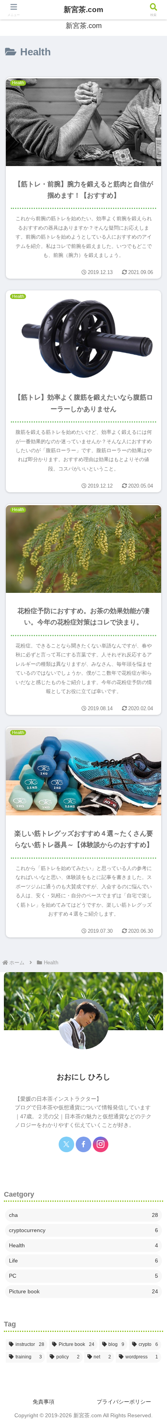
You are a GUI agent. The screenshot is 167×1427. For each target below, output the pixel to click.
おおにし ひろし (83, 1077)
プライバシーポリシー (124, 1402)
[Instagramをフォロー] (100, 1144)
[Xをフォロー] (66, 1144)
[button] (151, 1049)
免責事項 (43, 1402)
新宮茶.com (83, 9)
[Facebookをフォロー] (83, 1144)
